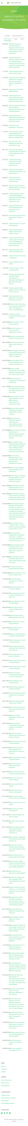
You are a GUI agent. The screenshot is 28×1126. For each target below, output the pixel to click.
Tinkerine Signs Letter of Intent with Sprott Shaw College (16, 609)
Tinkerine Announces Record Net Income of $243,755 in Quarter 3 (17, 709)
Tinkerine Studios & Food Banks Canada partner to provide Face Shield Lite (16, 362)
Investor (3, 1072)
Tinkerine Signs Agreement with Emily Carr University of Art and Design (17, 648)
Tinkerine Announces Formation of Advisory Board (15, 1042)
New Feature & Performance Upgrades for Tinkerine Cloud (17, 217)
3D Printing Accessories (7, 1103)
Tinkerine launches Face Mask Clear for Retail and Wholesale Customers (16, 298)
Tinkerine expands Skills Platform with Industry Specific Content (16, 231)
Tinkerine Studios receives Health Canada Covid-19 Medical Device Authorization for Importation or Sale (16, 400)
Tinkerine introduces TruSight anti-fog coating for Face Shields (17, 380)
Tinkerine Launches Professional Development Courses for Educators (16, 674)
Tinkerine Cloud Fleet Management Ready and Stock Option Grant (16, 143)
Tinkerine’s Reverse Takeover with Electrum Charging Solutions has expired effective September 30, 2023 (17, 81)
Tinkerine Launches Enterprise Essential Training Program (17, 316)
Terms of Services (6, 1080)
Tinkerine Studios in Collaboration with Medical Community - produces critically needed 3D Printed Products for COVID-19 (17, 536)
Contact (22, 39)
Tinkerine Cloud (5, 1095)
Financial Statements (17, 35)
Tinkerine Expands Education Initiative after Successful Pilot (17, 695)
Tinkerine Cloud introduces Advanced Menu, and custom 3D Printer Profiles (17, 187)
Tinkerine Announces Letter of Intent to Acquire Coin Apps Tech (17, 595)
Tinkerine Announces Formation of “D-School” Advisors (16, 581)
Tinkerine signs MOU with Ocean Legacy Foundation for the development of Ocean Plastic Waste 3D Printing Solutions (16, 241)
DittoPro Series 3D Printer (8, 1098)
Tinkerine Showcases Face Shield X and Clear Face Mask (16, 344)
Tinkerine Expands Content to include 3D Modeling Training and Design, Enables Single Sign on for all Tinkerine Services (17, 197)
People (15, 39)
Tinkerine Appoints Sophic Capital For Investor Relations (16, 919)
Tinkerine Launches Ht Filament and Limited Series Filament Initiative (17, 735)
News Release (7, 39)
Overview (7, 35)
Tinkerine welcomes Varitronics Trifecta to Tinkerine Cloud (15, 179)
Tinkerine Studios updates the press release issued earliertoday (16, 469)
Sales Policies (5, 1083)
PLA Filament (4, 1100)
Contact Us (4, 1069)
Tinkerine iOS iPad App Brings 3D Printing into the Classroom (16, 911)
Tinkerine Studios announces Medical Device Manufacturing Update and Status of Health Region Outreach (17, 433)
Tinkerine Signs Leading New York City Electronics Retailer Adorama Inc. (17, 839)
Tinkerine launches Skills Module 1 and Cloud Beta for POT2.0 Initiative (17, 290)
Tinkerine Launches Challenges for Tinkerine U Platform (16, 717)
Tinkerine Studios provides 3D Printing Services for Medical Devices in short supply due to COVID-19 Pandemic (16, 548)
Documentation (5, 1085)
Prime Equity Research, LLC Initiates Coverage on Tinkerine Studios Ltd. (17, 947)
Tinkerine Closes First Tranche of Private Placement (15, 765)
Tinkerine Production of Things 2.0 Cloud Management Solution (15, 330)
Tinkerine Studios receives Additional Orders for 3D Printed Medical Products (16, 487)
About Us (3, 1066)
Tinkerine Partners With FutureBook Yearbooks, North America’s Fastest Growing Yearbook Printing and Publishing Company (16, 901)
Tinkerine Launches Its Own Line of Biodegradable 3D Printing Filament (17, 1034)
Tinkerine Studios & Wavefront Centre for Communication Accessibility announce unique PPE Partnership (15, 422)
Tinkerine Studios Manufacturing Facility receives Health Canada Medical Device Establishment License (15, 459)
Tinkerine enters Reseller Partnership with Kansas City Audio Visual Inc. (17, 171)
